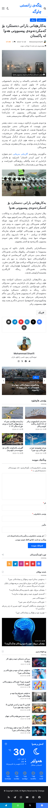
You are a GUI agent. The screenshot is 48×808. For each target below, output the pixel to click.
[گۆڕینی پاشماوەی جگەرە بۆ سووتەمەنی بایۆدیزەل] (12, 439)
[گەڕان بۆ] (45, 9)
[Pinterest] (21, 321)
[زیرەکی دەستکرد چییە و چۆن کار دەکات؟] (39, 662)
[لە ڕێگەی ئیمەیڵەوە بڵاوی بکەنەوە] (8, 321)
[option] (24, 381)
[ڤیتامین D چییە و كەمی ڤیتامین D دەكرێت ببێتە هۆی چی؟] (39, 708)
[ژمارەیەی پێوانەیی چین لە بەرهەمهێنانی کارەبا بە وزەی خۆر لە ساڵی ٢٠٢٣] (12, 413)
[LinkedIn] (27, 321)
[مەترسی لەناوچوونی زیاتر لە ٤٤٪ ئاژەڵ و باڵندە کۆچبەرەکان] (35, 413)
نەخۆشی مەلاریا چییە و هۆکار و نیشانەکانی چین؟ (26, 579)
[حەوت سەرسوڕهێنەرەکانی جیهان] (39, 719)
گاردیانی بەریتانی (20, 154)
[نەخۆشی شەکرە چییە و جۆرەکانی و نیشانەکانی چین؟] (39, 674)
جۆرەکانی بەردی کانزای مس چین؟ (31, 602)
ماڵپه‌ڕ (44, 525)
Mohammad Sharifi (36, 42)
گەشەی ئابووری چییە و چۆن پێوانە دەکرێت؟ (28, 594)
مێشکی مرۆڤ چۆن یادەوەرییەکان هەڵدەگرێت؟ (27, 590)
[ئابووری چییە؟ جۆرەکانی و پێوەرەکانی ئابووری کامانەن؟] (39, 685)
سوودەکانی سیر (39, 598)
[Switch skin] (7, 9)
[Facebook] (39, 321)
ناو (44, 503)
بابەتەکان (41, 20)
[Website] (29, 361)
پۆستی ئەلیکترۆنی (39, 514)
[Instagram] (18, 361)
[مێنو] (3, 9)
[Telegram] (14, 321)
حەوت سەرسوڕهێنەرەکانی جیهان (17, 716)
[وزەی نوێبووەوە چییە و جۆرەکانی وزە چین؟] (35, 439)
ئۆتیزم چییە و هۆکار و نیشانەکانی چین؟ (30, 613)
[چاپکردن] (24, 327)
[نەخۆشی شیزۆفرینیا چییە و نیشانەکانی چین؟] (39, 697)
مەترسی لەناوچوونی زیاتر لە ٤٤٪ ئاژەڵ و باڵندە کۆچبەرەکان (36, 423)
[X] (33, 321)
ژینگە (33, 20)
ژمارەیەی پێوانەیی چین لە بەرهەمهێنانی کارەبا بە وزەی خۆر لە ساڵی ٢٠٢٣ (12, 423)
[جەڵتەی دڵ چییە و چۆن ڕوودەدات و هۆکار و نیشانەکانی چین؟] (39, 731)
